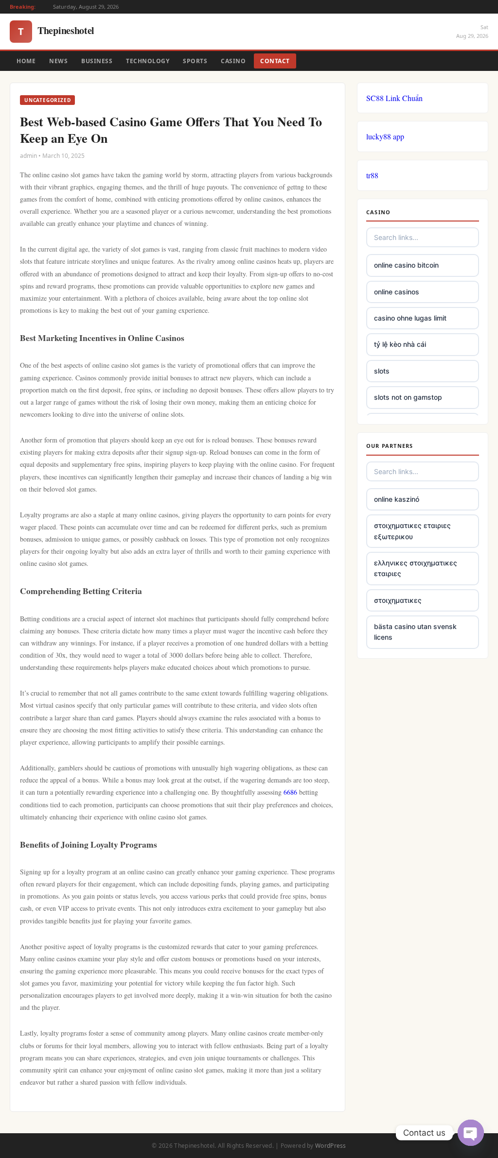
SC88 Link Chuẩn (394, 98)
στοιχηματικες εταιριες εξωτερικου (412, 530)
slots (382, 371)
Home (26, 61)
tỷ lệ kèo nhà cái (400, 344)
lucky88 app (385, 136)
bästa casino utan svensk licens (415, 631)
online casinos (396, 292)
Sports (195, 61)
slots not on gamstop (408, 397)
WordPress (330, 1145)
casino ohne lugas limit (410, 318)
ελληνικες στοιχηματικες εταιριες (415, 568)
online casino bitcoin (406, 265)
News (58, 61)
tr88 (372, 175)
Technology (147, 61)
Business (96, 61)
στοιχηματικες (398, 600)
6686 (290, 792)
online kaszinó (396, 499)
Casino (233, 61)
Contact (275, 61)
